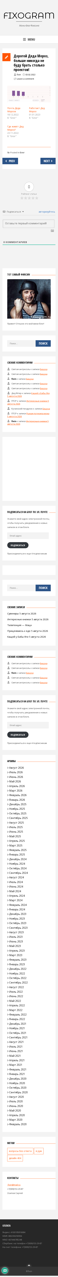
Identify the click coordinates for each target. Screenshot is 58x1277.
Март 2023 (15, 955)
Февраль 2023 (18, 959)
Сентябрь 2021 (18, 1037)
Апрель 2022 (17, 1005)
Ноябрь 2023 (17, 918)
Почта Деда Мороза (13, 110)
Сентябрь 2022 (18, 982)
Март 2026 (15, 790)
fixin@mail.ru (13, 1184)
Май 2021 (15, 1056)
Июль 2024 (16, 882)
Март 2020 (15, 1119)
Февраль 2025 (18, 850)
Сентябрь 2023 (18, 928)
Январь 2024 (17, 909)
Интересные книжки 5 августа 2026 (27, 619)
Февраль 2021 (18, 1069)
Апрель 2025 (17, 841)
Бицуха (43, 369)
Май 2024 (15, 891)
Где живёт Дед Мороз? (15, 128)
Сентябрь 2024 (18, 873)
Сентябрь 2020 (18, 1092)
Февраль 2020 (18, 1124)
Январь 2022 (17, 1019)
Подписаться (18, 545)
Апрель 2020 (17, 1115)
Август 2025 (16, 822)
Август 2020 (16, 1097)
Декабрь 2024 (17, 859)
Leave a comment (25, 78)
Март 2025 (15, 845)
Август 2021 (16, 1042)
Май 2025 (15, 836)
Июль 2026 (16, 772)
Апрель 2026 (17, 786)
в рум (39, 1151)
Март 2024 (15, 900)
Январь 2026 (17, 800)
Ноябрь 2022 (17, 973)
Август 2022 (16, 987)
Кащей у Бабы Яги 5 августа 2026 (26, 636)
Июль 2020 (16, 1101)
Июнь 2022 (16, 996)
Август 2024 (16, 877)
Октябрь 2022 (17, 978)
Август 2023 (16, 932)
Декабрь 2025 (17, 804)
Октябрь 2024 (17, 868)
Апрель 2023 (17, 950)
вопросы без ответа (20, 1151)
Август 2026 (16, 767)
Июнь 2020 (16, 1106)
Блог (22, 152)
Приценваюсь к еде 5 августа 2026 (27, 630)
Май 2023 (15, 946)
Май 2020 (15, 1110)
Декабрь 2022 (17, 969)
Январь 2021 (17, 1074)
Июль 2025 (16, 827)
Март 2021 (15, 1065)
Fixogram (29, 15)
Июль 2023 (16, 937)
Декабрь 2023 (17, 914)
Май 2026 (15, 781)
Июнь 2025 (16, 831)
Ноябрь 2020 (17, 1083)
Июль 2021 (16, 1046)
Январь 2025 (17, 854)
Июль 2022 (16, 991)
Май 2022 (15, 1001)
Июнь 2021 (16, 1051)
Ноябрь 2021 (17, 1028)
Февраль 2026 (18, 795)
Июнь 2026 (16, 777)
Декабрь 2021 (17, 1023)
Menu (31, 39)
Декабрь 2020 (17, 1078)
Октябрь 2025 (17, 813)
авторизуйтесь (46, 211)
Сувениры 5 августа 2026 (21, 613)
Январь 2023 (17, 964)
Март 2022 (15, 1010)
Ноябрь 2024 (17, 863)
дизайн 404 (15, 1158)
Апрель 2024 (17, 895)
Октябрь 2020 (17, 1087)
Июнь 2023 (16, 941)
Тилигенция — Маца (19, 625)
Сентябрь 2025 (18, 818)
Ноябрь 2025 (17, 809)
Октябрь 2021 (17, 1033)
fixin (19, 74)
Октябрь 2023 (17, 923)
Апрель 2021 (17, 1060)
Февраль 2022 (18, 1014)
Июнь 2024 (16, 886)
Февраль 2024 (18, 905)
